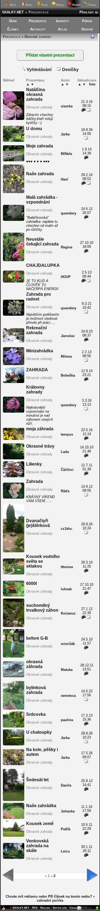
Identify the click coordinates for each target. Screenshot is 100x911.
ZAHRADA (37, 369)
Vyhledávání (38, 69)
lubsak (66, 589)
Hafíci (12, 4)
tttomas (67, 567)
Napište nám (60, 907)
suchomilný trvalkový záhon (42, 607)
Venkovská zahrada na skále (37, 846)
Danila (66, 785)
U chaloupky (39, 732)
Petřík (65, 829)
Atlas (62, 29)
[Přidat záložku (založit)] (3, 909)
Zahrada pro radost (38, 296)
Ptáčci (44, 4)
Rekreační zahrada (36, 330)
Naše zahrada (40, 173)
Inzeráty (62, 21)
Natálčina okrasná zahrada (35, 94)
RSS (35, 907)
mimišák (68, 644)
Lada (65, 452)
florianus (68, 613)
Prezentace (37, 21)
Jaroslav (68, 336)
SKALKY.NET (13, 12)
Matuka (67, 670)
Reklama (45, 907)
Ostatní (87, 29)
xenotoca (68, 696)
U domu (34, 128)
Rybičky (60, 4)
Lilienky (34, 464)
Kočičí (28, 4)
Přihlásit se (88, 12)
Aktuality (37, 29)
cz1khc (66, 529)
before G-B (37, 638)
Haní (64, 179)
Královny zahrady (35, 389)
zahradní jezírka (50, 900)
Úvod (13, 21)
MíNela (66, 154)
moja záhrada (39, 429)
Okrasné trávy (40, 446)
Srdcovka (36, 714)
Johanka (68, 811)
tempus (67, 434)
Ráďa (65, 491)
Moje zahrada (39, 146)
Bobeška (68, 375)
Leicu (65, 851)
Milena (66, 356)
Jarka (65, 134)
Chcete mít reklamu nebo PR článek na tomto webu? (49, 896)
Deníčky (70, 69)
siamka (67, 106)
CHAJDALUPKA (43, 265)
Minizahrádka (39, 351)
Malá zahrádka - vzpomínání (42, 199)
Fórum (87, 21)
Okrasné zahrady (39, 107)
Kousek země (40, 823)
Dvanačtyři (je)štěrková (38, 523)
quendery (68, 213)
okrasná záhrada (34, 664)
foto (92, 84)
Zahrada (34, 481)
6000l (31, 583)
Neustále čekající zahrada (42, 241)
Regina (66, 247)
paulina (67, 720)
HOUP (66, 277)
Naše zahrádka (41, 805)
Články (12, 29)
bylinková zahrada (36, 690)
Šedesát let (37, 779)
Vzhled (73, 907)
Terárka (91, 4)
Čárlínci (67, 470)
